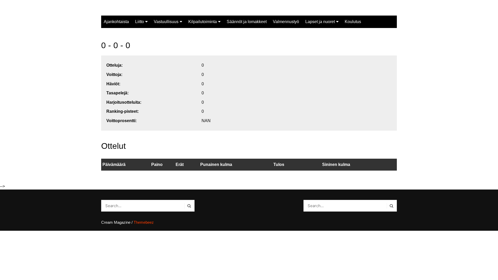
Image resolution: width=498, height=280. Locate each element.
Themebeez (144, 222)
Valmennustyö (286, 21)
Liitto (139, 21)
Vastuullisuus (166, 21)
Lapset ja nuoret (320, 21)
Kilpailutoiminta (202, 21)
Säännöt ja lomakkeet (247, 21)
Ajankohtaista (116, 21)
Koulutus (353, 21)
